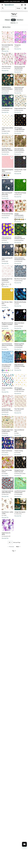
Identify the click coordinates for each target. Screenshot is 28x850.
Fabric (13, 19)
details (22, 1)
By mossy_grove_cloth (6, 536)
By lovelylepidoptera (18, 347)
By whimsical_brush (6, 215)
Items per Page (16, 542)
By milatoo (16, 433)
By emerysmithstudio (18, 326)
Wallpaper (7, 19)
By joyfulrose (4, 240)
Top (14, 551)
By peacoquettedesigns (19, 152)
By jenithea (16, 303)
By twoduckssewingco (6, 68)
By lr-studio (4, 515)
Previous (10, 547)
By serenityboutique (18, 261)
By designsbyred (17, 410)
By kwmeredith (17, 452)
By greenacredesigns (18, 280)
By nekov (3, 389)
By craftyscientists (18, 513)
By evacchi (16, 46)
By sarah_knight (5, 196)
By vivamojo (16, 368)
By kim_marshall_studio (19, 217)
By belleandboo (5, 433)
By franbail (4, 305)
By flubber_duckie (18, 194)
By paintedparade (5, 46)
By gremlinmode (17, 171)
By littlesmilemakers (18, 69)
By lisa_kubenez (5, 452)
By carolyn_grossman (18, 90)
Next (18, 547)
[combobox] (19, 8)
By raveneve (4, 347)
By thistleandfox (5, 326)
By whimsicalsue (5, 412)
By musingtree (5, 473)
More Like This (5, 51)
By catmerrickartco (5, 152)
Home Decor (20, 19)
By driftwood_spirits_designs (20, 473)
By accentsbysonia (5, 90)
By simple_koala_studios (19, 131)
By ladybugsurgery (5, 110)
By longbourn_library (6, 131)
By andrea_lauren (5, 494)
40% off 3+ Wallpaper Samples (12, 1)
